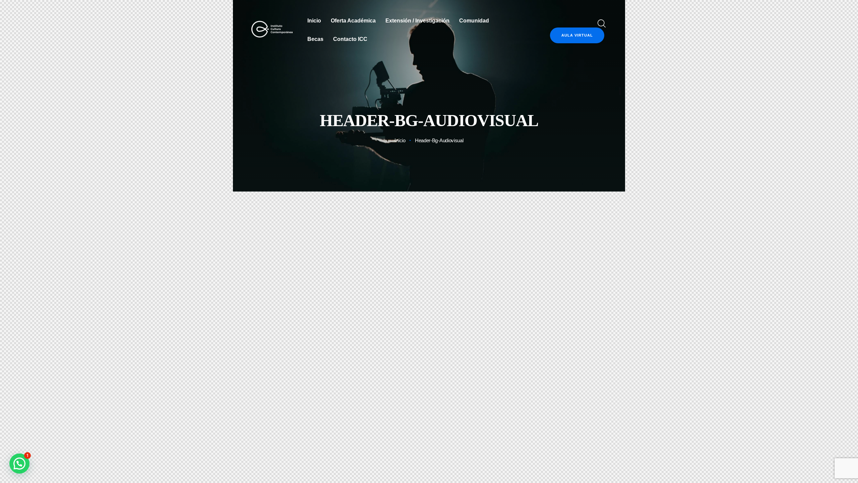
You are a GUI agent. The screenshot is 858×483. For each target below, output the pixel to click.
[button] (19, 463)
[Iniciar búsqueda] (600, 23)
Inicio (399, 140)
